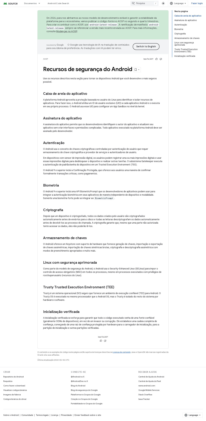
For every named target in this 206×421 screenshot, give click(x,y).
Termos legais (42, 415)
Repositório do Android (13, 376)
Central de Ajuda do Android (151, 376)
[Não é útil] (161, 59)
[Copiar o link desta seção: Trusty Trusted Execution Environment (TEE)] (117, 287)
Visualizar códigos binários (15, 390)
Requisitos (7, 381)
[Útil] (156, 59)
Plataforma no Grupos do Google (85, 394)
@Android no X (77, 376)
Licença (54, 415)
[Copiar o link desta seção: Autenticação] (67, 143)
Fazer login (197, 3)
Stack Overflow (145, 394)
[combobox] (144, 3)
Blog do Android (78, 385)
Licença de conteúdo (121, 352)
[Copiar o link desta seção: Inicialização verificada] (82, 312)
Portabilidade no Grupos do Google (86, 403)
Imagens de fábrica (12, 394)
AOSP (45, 59)
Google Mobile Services (148, 390)
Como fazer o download (14, 385)
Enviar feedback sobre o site (88, 415)
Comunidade (27, 415)
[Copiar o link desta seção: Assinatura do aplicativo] (84, 118)
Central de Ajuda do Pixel (149, 381)
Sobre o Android (11, 415)
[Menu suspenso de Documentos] (40, 3)
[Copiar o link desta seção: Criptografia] (66, 210)
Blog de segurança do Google (84, 390)
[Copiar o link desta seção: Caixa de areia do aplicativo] (90, 94)
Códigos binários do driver (14, 399)
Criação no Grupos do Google (84, 399)
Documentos (30, 3)
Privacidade (66, 415)
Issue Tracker (144, 399)
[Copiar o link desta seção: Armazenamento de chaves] (89, 238)
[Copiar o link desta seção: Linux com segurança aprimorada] (99, 263)
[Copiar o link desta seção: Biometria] (61, 185)
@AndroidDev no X (79, 381)
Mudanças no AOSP (66, 31)
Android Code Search (58, 3)
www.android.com (146, 385)
